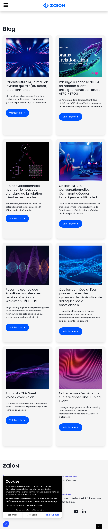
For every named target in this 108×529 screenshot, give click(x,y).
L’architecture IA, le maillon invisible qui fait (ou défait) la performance (27, 86)
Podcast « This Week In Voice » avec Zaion (23, 395)
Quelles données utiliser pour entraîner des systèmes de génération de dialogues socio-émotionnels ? (80, 297)
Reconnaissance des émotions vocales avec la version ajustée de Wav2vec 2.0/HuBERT (26, 295)
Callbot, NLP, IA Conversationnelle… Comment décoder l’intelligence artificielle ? (78, 192)
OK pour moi (52, 514)
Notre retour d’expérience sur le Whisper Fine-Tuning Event (80, 397)
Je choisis (32, 514)
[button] (6, 524)
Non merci (12, 514)
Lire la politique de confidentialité (24, 505)
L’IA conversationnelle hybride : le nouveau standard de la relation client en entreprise (24, 192)
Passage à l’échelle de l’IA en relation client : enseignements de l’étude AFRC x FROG (79, 88)
